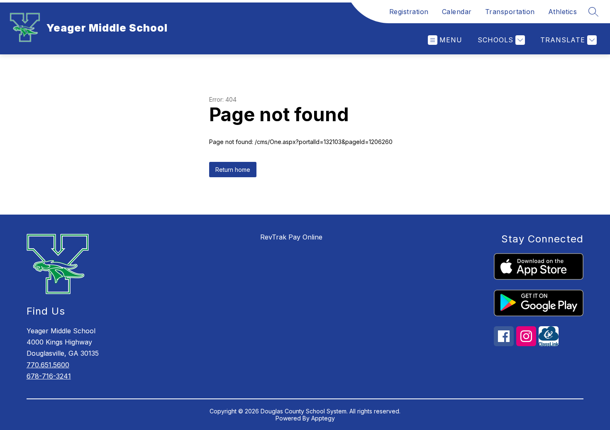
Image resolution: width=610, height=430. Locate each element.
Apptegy (323, 418)
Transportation (510, 11)
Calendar (457, 11)
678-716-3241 (49, 376)
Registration (409, 11)
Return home (232, 169)
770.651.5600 (48, 365)
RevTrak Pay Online (291, 237)
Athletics (562, 11)
